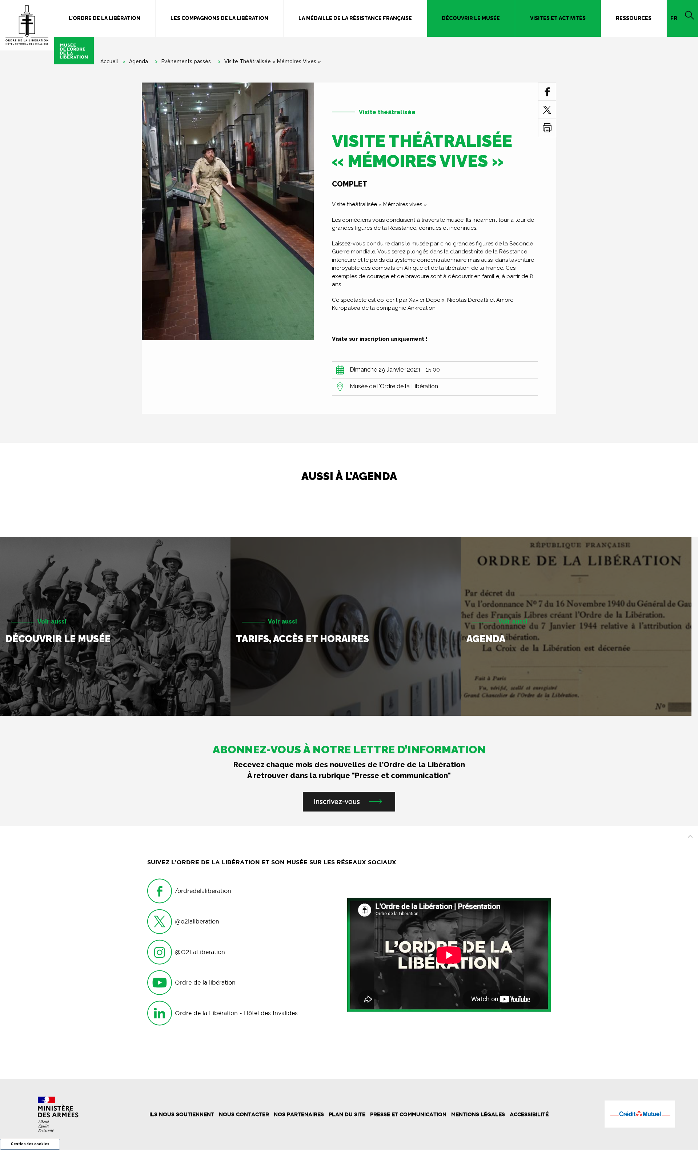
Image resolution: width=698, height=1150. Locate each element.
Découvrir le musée (471, 18)
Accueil (109, 61)
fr (673, 18)
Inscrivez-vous (337, 801)
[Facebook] (547, 91)
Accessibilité (529, 1114)
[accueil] (47, 32)
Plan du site (347, 1114)
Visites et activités (558, 18)
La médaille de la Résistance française (355, 18)
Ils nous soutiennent (181, 1114)
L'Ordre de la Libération (104, 18)
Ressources (633, 18)
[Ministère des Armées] (58, 1114)
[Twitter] (547, 109)
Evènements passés (186, 61)
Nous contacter (244, 1114)
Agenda (138, 61)
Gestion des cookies (30, 1144)
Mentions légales (478, 1114)
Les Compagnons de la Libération (219, 18)
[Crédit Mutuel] (640, 1114)
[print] (547, 127)
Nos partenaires (299, 1114)
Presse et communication (408, 1114)
